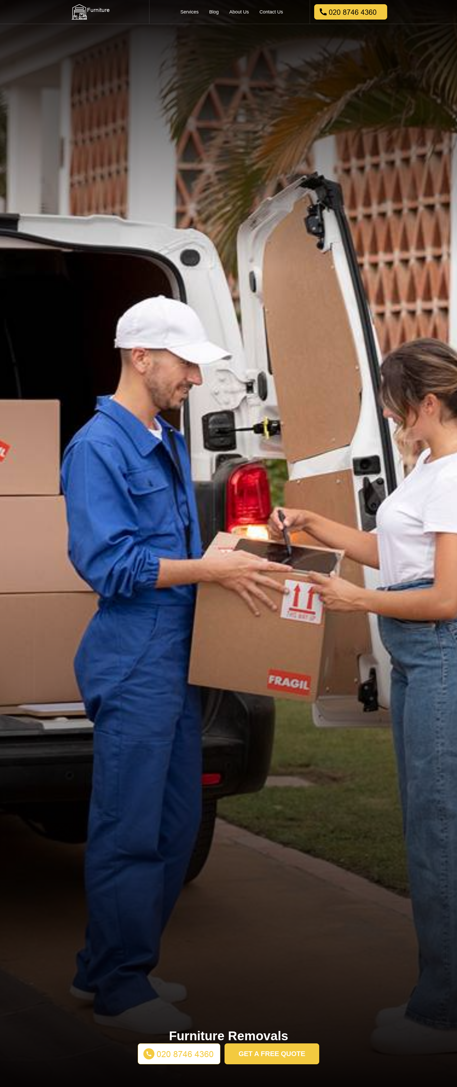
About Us (239, 12)
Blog (214, 12)
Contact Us (271, 12)
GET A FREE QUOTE (272, 1054)
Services (189, 12)
